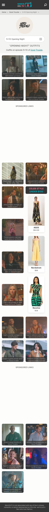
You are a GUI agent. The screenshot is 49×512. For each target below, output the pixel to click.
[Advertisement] (24, 134)
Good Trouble (14, 12)
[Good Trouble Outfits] (24, 25)
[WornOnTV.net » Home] (24, 5)
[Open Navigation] (3, 5)
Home (4, 12)
